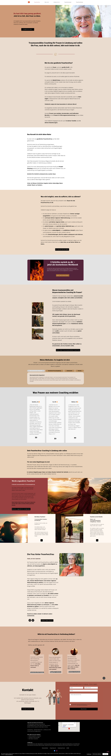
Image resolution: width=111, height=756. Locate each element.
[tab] (36, 371)
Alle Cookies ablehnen (97, 754)
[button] (66, 2)
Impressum (53, 748)
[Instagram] (30, 620)
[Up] (104, 678)
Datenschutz (61, 748)
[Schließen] (109, 754)
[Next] (41, 540)
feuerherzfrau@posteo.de (35, 731)
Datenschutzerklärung (9, 754)
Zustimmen (105, 754)
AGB (68, 748)
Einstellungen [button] (89, 754)
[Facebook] (33, 620)
